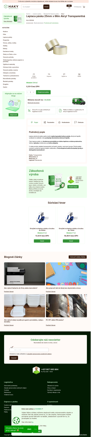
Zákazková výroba (52, 385)
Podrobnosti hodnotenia (51, 23)
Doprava (6, 407)
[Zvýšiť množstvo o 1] (33, 92)
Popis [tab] (36, 122)
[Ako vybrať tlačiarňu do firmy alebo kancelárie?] (24, 273)
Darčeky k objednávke (54, 390)
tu (32, 422)
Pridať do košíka (43, 92)
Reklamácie (7, 392)
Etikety (5, 48)
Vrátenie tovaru (8, 394)
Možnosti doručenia (33, 103)
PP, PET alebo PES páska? (55, 320)
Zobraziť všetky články (77, 257)
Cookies (6, 390)
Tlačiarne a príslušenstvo (11, 75)
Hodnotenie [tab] (66, 122)
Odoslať (13, 358)
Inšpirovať (13, 115)
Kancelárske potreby (9, 78)
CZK (69, 8)
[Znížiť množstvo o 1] (27, 92)
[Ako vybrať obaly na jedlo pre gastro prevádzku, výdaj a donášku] (24, 305)
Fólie (4, 34)
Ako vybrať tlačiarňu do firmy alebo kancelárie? (20, 288)
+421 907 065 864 (49, 369)
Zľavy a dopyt (51, 388)
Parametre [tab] (50, 122)
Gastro (5, 87)
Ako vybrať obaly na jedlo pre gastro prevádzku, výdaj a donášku (23, 321)
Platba (6, 412)
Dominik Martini (82, 434)
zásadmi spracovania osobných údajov (39, 354)
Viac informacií (8, 21)
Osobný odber (8, 405)
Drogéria (5, 84)
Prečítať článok (9, 291)
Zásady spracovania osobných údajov (15, 388)
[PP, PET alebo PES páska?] (66, 305)
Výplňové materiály (9, 64)
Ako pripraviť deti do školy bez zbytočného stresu (63, 288)
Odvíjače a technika (9, 73)
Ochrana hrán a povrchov (11, 67)
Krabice (5, 31)
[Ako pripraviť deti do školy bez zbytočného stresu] (66, 273)
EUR (69, 5)
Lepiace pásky (7, 37)
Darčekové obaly (8, 51)
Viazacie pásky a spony (10, 70)
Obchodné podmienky (10, 385)
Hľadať (46, 6)
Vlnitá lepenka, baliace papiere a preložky (13, 60)
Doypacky (6, 40)
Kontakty (49, 405)
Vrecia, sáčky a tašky (9, 43)
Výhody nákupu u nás (53, 392)
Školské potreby (8, 81)
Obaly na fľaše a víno (9, 54)
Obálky (5, 45)
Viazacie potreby (8, 57)
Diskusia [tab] (80, 122)
